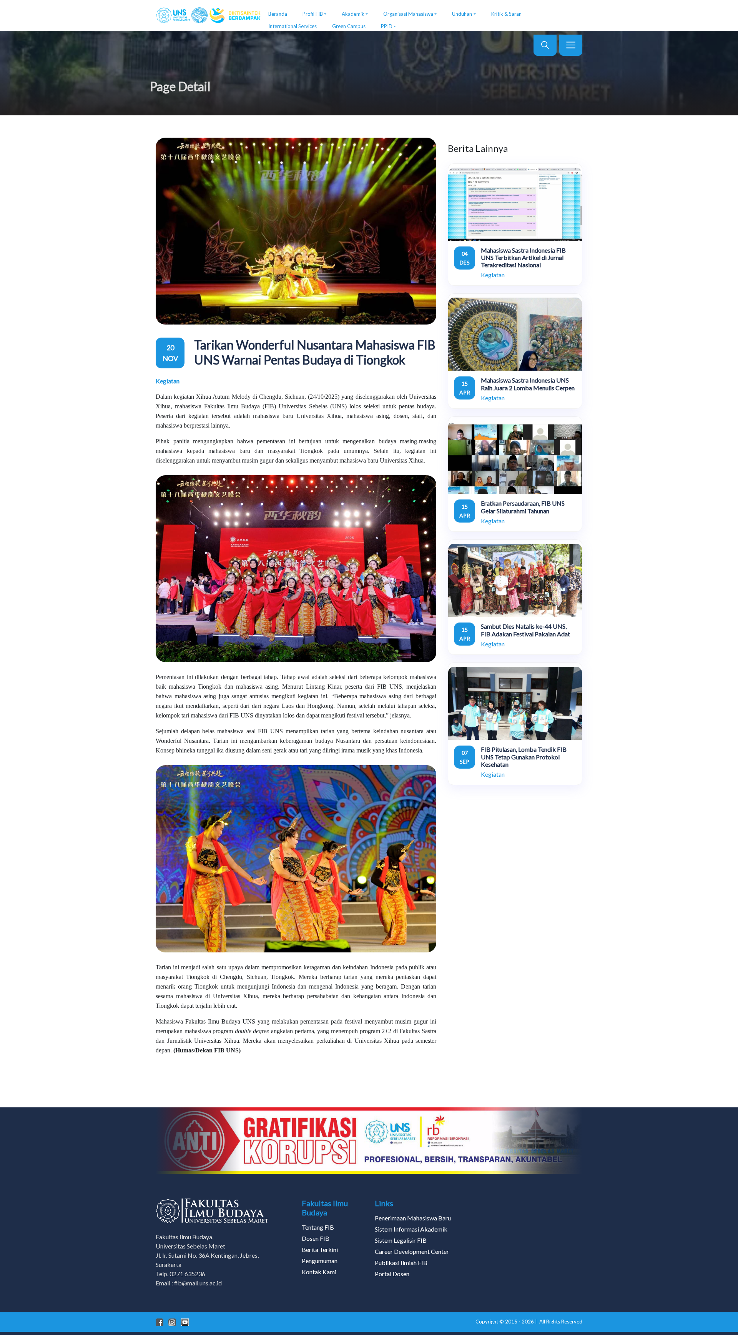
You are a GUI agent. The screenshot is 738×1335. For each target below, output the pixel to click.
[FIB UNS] (206, 15)
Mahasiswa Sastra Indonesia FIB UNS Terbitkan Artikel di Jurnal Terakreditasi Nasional (523, 257)
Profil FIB (313, 14)
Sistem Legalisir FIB (401, 1240)
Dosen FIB (315, 1238)
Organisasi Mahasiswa (408, 14)
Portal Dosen (392, 1273)
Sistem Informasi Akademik (411, 1229)
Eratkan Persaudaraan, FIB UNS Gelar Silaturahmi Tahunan (523, 506)
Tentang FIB (318, 1227)
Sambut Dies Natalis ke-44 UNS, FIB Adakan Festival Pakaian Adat (525, 630)
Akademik (353, 14)
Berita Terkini (320, 1249)
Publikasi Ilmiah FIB (401, 1262)
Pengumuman (319, 1260)
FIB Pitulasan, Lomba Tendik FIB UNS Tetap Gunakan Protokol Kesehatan (524, 756)
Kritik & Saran (506, 14)
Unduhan (462, 14)
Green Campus (349, 26)
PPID (386, 26)
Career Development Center (412, 1251)
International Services (292, 26)
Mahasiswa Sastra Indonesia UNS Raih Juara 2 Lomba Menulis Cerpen (528, 383)
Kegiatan (168, 381)
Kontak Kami (319, 1271)
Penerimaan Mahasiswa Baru (413, 1218)
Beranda (277, 14)
